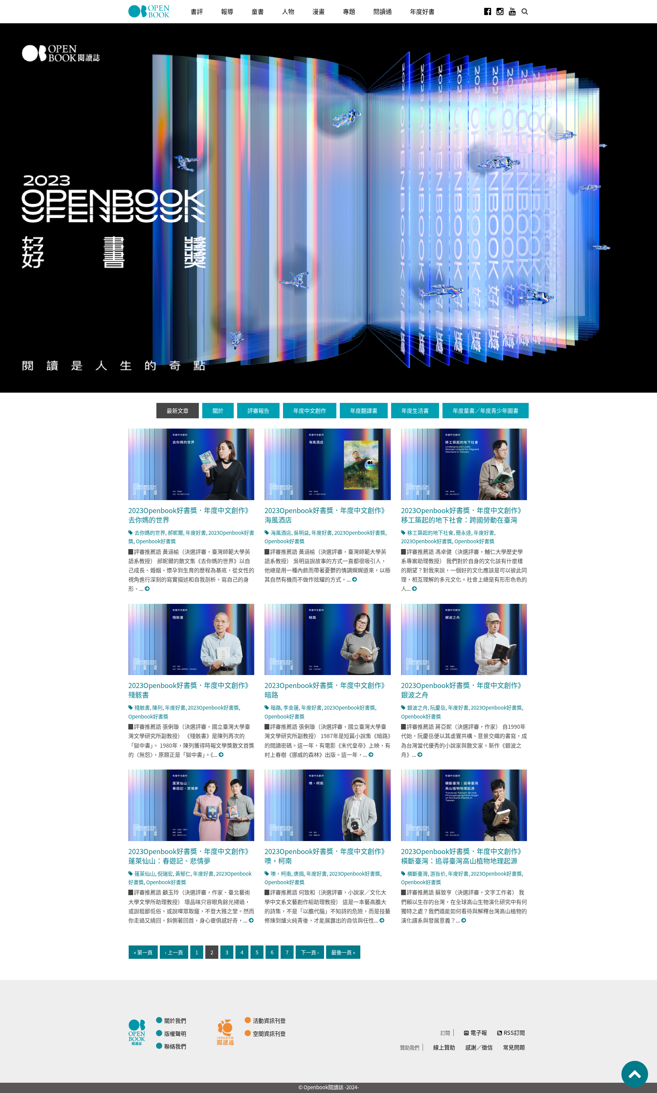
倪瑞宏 (165, 873)
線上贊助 (444, 1047)
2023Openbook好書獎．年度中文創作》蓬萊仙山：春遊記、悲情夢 (190, 856)
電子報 (479, 1032)
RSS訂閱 (514, 1032)
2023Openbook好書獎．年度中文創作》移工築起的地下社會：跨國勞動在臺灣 (463, 515)
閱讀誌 (138, 1031)
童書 (258, 11)
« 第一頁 (143, 952)
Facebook (488, 11)
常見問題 (514, 1047)
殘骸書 (142, 707)
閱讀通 (382, 11)
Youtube (512, 11)
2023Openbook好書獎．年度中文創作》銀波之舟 (463, 690)
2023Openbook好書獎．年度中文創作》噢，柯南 (326, 856)
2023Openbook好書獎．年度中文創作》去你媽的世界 (190, 515)
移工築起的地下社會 (430, 532)
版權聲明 (175, 1033)
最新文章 (178, 410)
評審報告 (258, 410)
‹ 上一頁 (174, 952)
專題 (349, 11)
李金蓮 (291, 707)
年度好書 (422, 11)
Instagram (500, 11)
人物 (288, 11)
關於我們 (175, 1020)
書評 (197, 11)
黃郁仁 (183, 873)
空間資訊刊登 (269, 1033)
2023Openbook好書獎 (359, 532)
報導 (227, 11)
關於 (217, 410)
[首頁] (149, 11)
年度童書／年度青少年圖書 (485, 410)
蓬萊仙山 (144, 873)
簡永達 (463, 532)
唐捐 (299, 873)
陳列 (157, 707)
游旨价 (438, 873)
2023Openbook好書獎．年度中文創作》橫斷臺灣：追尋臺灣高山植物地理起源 (463, 856)
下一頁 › (310, 952)
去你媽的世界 (149, 532)
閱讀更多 (147, 588)
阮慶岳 (438, 707)
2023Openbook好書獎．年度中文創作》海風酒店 (326, 515)
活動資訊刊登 (269, 1020)
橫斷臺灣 (417, 873)
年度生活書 (415, 410)
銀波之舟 (417, 707)
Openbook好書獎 (156, 541)
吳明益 (301, 532)
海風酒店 (281, 532)
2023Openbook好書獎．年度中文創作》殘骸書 (190, 690)
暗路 (276, 707)
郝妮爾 (175, 532)
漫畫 (318, 11)
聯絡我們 (175, 1046)
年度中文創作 (309, 410)
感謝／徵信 (479, 1047)
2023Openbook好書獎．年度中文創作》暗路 (326, 690)
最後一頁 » (343, 952)
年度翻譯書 (363, 410)
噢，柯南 (281, 873)
